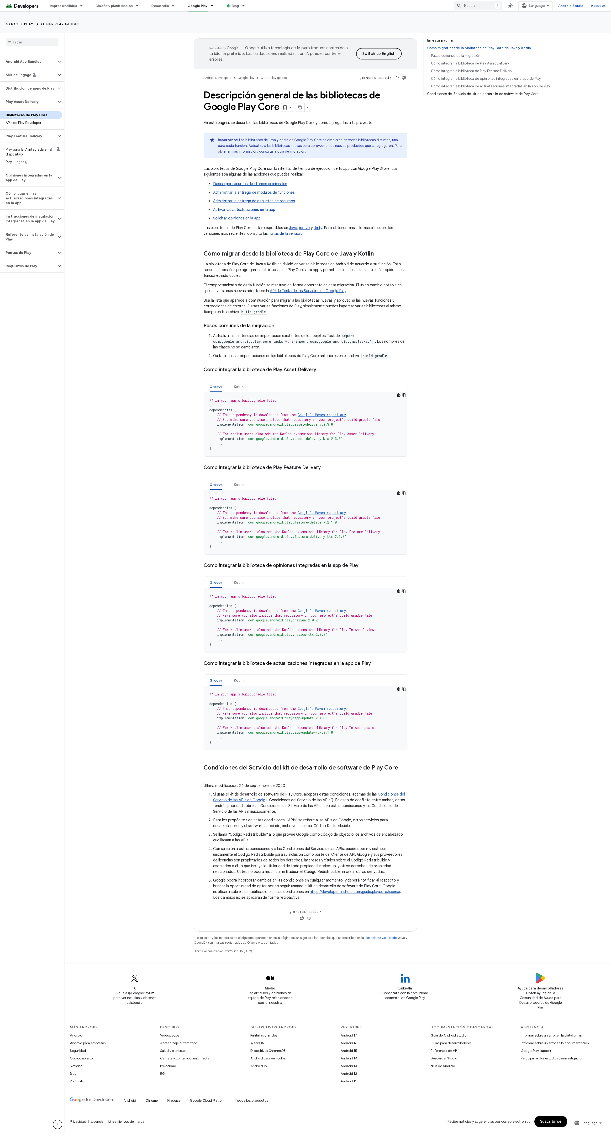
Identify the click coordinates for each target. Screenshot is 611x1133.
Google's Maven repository (322, 414)
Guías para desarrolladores (451, 1043)
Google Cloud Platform (208, 1100)
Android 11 (349, 1081)
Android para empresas (87, 1043)
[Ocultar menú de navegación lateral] (57, 1124)
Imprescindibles (63, 6)
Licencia (97, 1121)
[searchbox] (32, 42)
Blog (235, 6)
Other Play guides (60, 24)
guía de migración (291, 151)
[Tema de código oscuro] (398, 395)
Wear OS (257, 1043)
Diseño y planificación (114, 6)
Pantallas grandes (263, 1035)
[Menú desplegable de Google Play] (214, 5)
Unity (318, 227)
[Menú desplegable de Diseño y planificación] (139, 5)
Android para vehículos (267, 1058)
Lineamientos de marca (126, 1121)
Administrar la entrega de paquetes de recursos (254, 201)
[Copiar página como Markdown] (300, 107)
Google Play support (536, 1050)
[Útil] (396, 77)
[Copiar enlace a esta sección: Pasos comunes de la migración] (279, 326)
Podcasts (77, 1081)
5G (162, 1073)
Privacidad (168, 1066)
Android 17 (349, 1035)
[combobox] (478, 5)
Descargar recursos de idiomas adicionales (250, 184)
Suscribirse (551, 1121)
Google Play (198, 6)
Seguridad (78, 1050)
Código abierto (81, 1058)
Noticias (76, 1066)
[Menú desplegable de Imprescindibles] (83, 5)
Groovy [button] (216, 387)
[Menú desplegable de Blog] (245, 5)
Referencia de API (444, 1050)
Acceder (598, 6)
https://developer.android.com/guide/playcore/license (355, 891)
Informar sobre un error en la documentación (555, 1043)
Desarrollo (160, 6)
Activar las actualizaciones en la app (244, 209)
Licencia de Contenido (381, 938)
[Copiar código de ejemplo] (404, 395)
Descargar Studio (444, 1058)
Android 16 (349, 1043)
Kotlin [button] (239, 387)
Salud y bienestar (173, 1050)
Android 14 (349, 1058)
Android (76, 1035)
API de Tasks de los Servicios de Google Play (308, 291)
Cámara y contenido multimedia (184, 1058)
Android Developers (217, 78)
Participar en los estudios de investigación (552, 1058)
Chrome (152, 1100)
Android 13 (349, 1066)
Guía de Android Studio (448, 1035)
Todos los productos (251, 1100)
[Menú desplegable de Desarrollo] (175, 5)
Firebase (173, 1100)
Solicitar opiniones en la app (237, 218)
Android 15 (349, 1050)
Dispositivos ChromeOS (268, 1050)
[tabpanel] (305, 424)
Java (293, 227)
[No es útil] (403, 77)
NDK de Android (443, 1066)
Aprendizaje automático (178, 1043)
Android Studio (571, 6)
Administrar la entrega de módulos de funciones (254, 192)
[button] (28, 61)
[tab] (216, 386)
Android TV (258, 1066)
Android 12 (349, 1073)
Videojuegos (169, 1035)
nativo (304, 227)
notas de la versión (285, 233)
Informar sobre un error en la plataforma (551, 1035)
